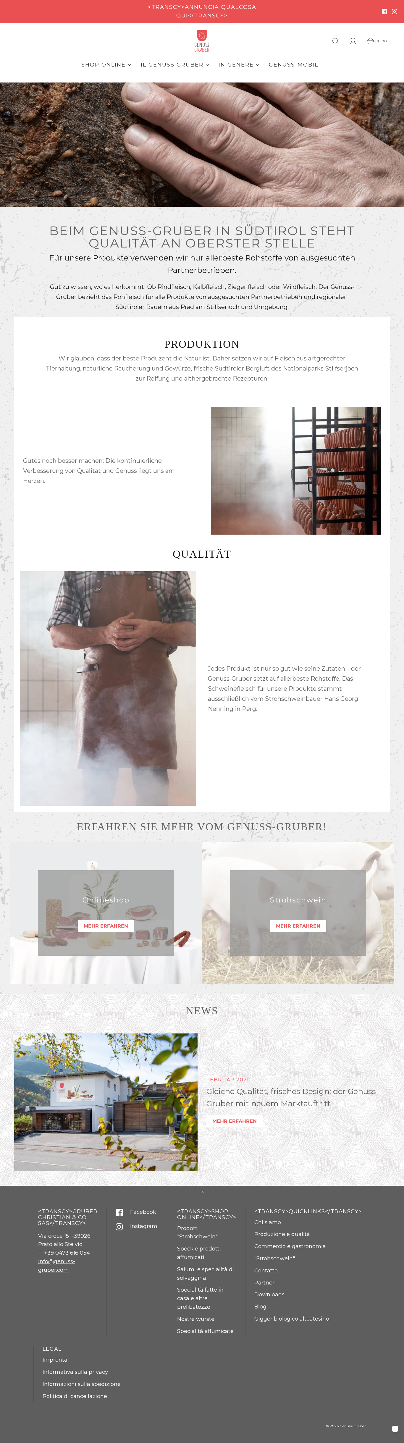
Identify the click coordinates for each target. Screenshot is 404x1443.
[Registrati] (356, 41)
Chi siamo (267, 1222)
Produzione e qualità (282, 1234)
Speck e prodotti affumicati (199, 1253)
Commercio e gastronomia (290, 1246)
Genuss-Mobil (293, 65)
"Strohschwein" (274, 1258)
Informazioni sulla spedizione (82, 1384)
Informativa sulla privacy (75, 1372)
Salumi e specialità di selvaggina (205, 1273)
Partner (264, 1282)
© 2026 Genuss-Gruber (346, 1426)
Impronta (55, 1360)
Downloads (269, 1294)
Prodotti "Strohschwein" (197, 1232)
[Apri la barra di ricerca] (338, 41)
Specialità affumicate (205, 1331)
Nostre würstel (196, 1319)
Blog (260, 1306)
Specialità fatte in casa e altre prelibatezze (200, 1298)
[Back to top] (202, 1193)
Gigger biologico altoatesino (291, 1319)
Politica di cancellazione (75, 1396)
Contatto (266, 1270)
